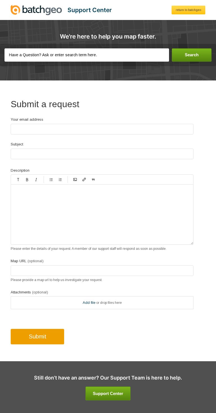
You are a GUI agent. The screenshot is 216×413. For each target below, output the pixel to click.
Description (20, 170)
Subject (17, 144)
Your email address (27, 119)
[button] (18, 179)
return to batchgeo (188, 10)
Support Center (108, 393)
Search (192, 54)
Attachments (29, 292)
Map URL (27, 261)
